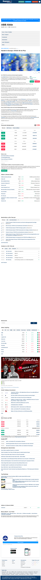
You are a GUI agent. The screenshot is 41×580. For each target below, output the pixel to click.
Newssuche (4, 320)
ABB (31, 76)
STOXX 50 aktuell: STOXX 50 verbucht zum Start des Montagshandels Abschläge (21, 222)
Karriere (3, 563)
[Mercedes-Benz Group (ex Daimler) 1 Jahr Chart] (33, 189)
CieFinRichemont (4, 347)
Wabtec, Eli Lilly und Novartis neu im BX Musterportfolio (21, 411)
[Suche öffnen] (39, 2)
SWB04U (38, 432)
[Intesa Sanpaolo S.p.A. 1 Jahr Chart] (35, 187)
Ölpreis (28, 574)
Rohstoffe (12, 574)
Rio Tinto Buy (8, 259)
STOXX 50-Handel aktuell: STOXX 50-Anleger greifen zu (16, 227)
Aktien (14, 573)
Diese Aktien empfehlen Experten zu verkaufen (10, 450)
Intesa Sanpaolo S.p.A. (5, 187)
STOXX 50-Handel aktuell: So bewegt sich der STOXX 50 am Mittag (18, 237)
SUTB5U (38, 434)
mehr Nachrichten (4, 242)
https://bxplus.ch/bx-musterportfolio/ (6, 385)
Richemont (24, 99)
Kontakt (3, 561)
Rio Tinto (30, 100)
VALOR (2, 27)
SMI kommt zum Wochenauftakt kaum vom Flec (20, 402)
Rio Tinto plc (3, 195)
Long (3, 132)
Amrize (2, 351)
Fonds (35, 573)
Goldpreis (10, 573)
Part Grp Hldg (3, 343)
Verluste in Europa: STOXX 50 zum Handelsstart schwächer (17, 232)
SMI (7, 573)
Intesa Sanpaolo (34, 117)
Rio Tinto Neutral (9, 253)
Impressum (23, 561)
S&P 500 (3, 573)
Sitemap (3, 565)
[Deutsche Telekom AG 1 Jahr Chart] (35, 183)
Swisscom (3, 339)
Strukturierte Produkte (6, 574)
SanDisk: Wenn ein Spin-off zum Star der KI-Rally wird (21, 397)
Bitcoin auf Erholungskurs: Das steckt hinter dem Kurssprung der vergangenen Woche (17, 460)
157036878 (35, 132)
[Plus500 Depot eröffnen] (8, 2)
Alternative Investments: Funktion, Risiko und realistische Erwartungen (19, 445)
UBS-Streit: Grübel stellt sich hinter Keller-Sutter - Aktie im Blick (13, 456)
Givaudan (3, 345)
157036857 (35, 149)
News (33, 79)
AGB (21, 565)
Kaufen (31, 81)
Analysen (36, 79)
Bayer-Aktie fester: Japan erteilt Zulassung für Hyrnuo (11, 467)
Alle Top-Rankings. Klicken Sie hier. (8, 489)
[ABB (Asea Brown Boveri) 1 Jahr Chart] (35, 177)
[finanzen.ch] (7, 1)
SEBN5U (38, 430)
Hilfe (13, 561)
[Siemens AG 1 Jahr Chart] (37, 201)
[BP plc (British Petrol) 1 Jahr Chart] (35, 181)
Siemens (9, 105)
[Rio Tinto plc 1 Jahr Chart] (37, 195)
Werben (13, 563)
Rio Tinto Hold (9, 251)
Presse (3, 564)
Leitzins (31, 574)
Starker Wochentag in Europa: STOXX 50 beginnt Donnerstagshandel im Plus (20, 239)
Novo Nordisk (14, 110)
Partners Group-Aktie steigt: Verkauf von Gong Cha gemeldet (12, 454)
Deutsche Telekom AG (5, 183)
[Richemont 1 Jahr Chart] (37, 193)
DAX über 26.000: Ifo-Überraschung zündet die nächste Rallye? (23, 395)
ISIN (9, 27)
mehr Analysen (4, 262)
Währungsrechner (22, 574)
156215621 (35, 138)
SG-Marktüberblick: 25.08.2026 (16, 404)
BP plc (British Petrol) (5, 181)
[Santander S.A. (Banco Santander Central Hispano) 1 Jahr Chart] (32, 198)
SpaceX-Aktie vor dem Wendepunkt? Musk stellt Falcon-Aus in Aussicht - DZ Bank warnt (18, 458)
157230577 (35, 146)
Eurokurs (26, 573)
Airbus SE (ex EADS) (11, 101)
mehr (2, 353)
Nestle (2, 349)
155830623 (35, 143)
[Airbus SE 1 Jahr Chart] (37, 179)
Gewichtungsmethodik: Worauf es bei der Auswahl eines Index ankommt (19, 443)
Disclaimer (23, 564)
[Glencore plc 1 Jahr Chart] (37, 185)
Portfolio (16, 574)
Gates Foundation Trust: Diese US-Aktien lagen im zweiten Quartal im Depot (15, 452)
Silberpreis (31, 573)
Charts (31, 79)
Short (3, 143)
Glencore (3, 100)
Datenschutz (23, 563)
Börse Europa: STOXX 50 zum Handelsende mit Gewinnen (17, 225)
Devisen (17, 573)
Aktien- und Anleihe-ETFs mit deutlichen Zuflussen (15, 441)
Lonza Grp (3, 341)
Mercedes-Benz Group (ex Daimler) (12, 104)
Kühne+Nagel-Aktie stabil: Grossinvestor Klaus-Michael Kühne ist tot (14, 462)
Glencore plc (3, 185)
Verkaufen (37, 81)
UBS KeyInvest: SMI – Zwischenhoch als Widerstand (21, 406)
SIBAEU (38, 426)
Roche (31, 104)
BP (16, 100)
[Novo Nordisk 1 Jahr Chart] (37, 191)
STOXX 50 (3, 507)
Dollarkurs (22, 573)
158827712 (35, 135)
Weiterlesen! (4, 170)
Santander (3, 117)
